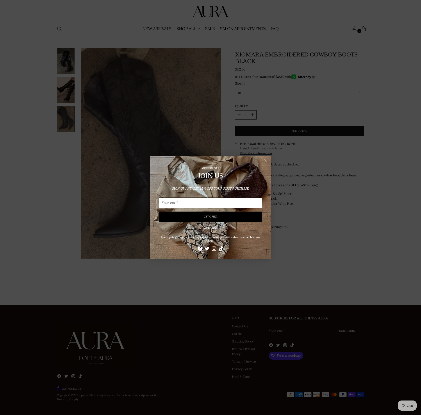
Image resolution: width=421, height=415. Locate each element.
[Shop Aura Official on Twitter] (207, 249)
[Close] (265, 161)
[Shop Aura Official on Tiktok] (221, 249)
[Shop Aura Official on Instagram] (214, 249)
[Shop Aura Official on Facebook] (200, 249)
